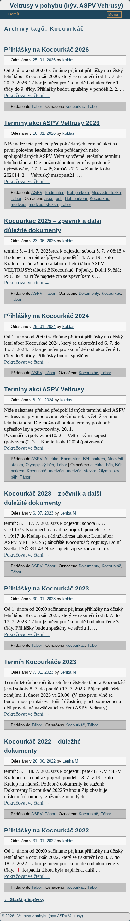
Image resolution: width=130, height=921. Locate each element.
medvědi (18, 204)
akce (48, 198)
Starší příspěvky (24, 899)
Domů (13, 14)
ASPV (36, 192)
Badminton (54, 192)
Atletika (51, 458)
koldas (68, 60)
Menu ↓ (114, 14)
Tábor (37, 106)
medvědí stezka (43, 204)
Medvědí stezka (106, 192)
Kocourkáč (75, 106)
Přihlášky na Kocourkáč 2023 (46, 588)
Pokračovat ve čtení (27, 95)
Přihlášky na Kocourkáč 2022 (46, 830)
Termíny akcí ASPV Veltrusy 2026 (52, 123)
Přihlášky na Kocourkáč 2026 (46, 49)
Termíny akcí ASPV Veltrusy (44, 389)
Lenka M (68, 513)
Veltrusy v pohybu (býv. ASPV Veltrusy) (66, 5)
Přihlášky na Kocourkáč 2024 (46, 315)
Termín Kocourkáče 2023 (40, 661)
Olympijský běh (40, 464)
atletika (96, 464)
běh (59, 198)
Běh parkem (78, 192)
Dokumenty (89, 293)
